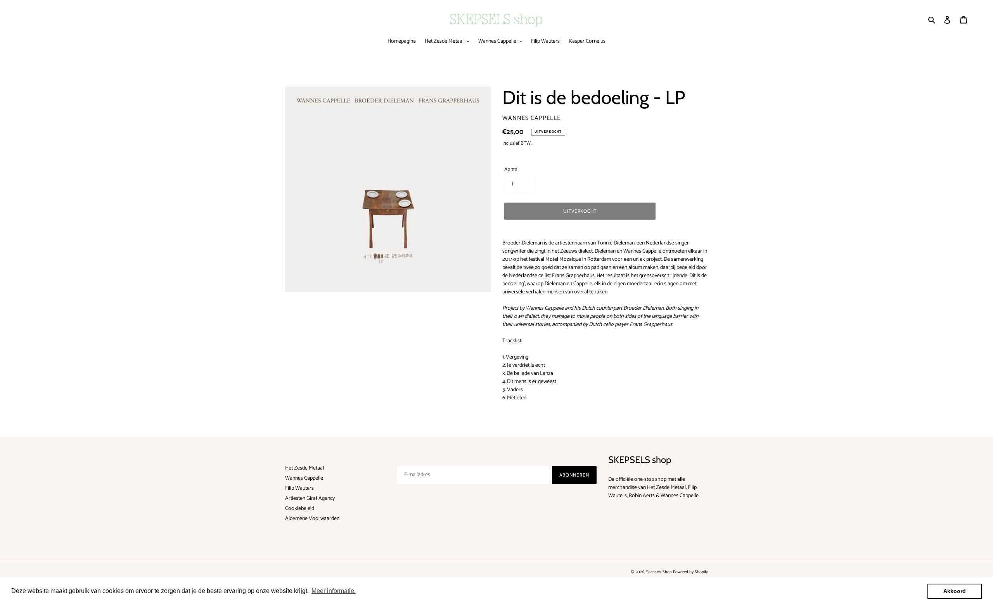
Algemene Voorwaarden (312, 518)
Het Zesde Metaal (304, 468)
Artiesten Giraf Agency (310, 498)
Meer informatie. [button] (333, 591)
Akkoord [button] (954, 591)
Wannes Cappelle (304, 478)
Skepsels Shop (659, 572)
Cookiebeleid (299, 508)
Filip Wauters (299, 488)
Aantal (511, 170)
